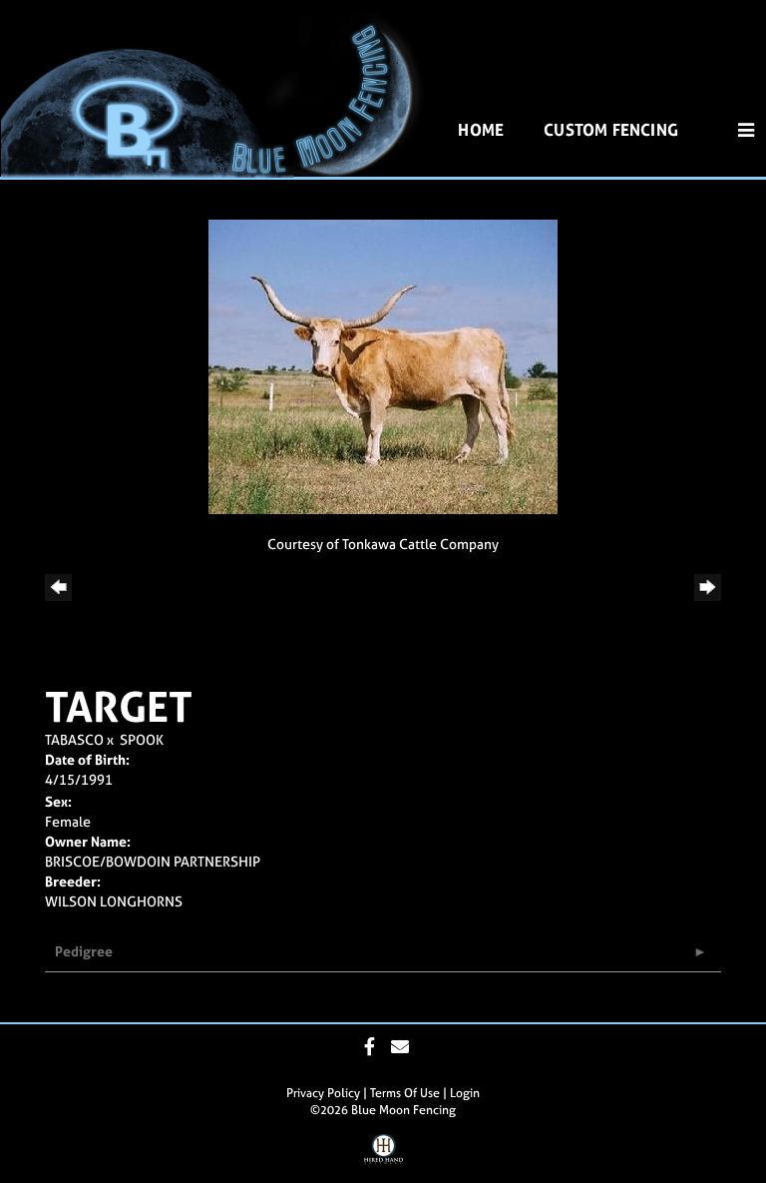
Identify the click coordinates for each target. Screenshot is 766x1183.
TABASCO (74, 739)
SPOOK (142, 739)
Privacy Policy (323, 1093)
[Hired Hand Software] (383, 1156)
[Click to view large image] (383, 364)
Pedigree (84, 950)
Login (465, 1093)
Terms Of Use (405, 1093)
